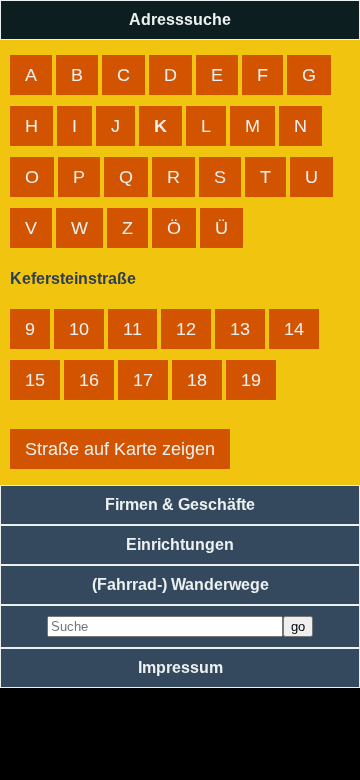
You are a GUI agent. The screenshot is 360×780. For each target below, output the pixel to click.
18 (197, 380)
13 (240, 329)
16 (89, 380)
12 (186, 329)
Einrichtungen (180, 544)
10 (79, 329)
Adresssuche (180, 19)
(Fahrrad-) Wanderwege (180, 584)
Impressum (180, 667)
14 (294, 329)
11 (132, 329)
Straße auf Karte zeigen (120, 449)
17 (143, 380)
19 (251, 380)
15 (35, 380)
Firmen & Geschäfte (180, 504)
